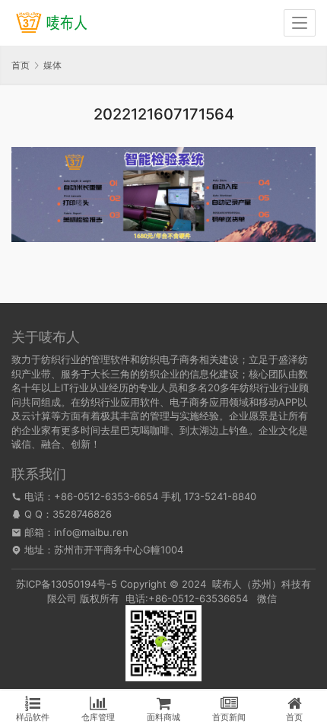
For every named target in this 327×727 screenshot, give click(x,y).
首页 (20, 65)
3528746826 (82, 514)
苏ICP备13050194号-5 (66, 584)
